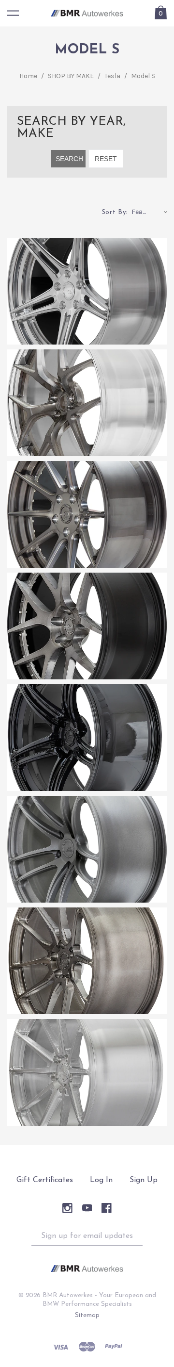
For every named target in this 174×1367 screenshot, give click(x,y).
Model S (143, 76)
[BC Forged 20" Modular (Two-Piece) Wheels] (87, 514)
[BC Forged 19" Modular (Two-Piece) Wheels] (87, 626)
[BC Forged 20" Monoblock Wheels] (87, 960)
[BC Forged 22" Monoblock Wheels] (87, 737)
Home (28, 76)
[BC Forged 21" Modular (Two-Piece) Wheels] (87, 402)
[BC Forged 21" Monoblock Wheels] (87, 849)
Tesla (112, 76)
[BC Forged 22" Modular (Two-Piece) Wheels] (87, 291)
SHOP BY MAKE (71, 76)
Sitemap (87, 1315)
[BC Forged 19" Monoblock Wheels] (87, 1072)
